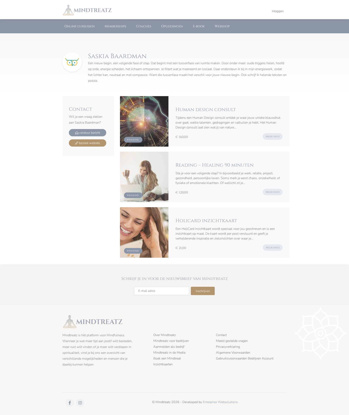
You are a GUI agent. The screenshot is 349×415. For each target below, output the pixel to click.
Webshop (222, 26)
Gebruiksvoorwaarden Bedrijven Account (244, 358)
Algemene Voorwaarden (233, 353)
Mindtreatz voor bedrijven (171, 341)
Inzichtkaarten (163, 364)
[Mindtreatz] (87, 10)
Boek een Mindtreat (167, 358)
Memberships (115, 26)
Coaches (143, 26)
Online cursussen (79, 26)
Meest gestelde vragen (232, 341)
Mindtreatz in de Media (169, 353)
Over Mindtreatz (164, 335)
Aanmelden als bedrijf (168, 347)
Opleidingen (172, 26)
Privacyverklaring (228, 347)
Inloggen (278, 11)
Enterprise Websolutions (220, 402)
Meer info (273, 136)
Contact (221, 335)
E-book (199, 26)
